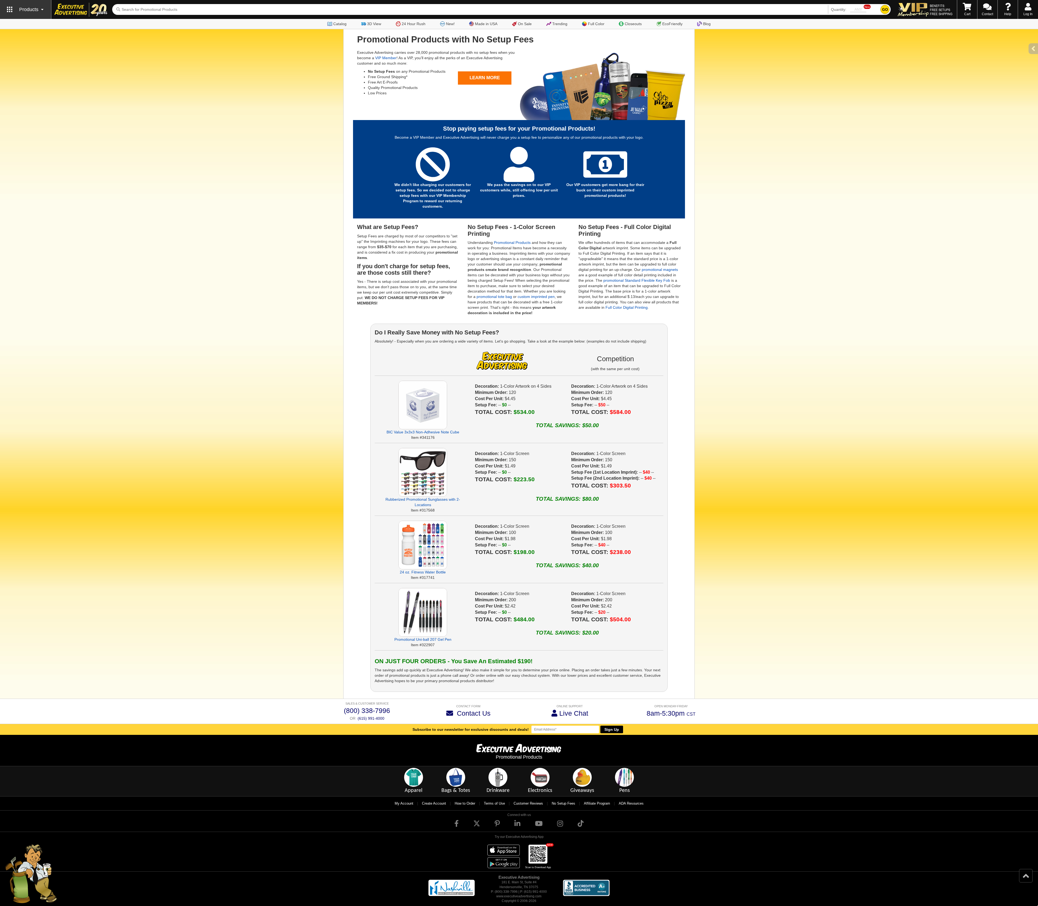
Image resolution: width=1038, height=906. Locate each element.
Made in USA (486, 24)
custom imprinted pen (536, 296)
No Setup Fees (563, 803)
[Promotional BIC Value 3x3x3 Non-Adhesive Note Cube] (422, 405)
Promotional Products (512, 242)
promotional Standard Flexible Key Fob (636, 280)
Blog (707, 24)
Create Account (434, 803)
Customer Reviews (528, 803)
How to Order (465, 803)
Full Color (596, 24)
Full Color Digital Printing (627, 307)
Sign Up (611, 729)
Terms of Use (494, 803)
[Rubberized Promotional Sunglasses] (422, 472)
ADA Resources (631, 803)
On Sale (525, 24)
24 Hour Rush (413, 24)
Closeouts (633, 24)
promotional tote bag (494, 296)
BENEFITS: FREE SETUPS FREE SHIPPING (941, 10)
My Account (404, 803)
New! (450, 24)
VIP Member (386, 58)
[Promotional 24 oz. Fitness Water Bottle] (422, 545)
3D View (374, 24)
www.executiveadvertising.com (518, 896)
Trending (559, 24)
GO (885, 9)
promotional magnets (660, 269)
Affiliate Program (597, 803)
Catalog (340, 24)
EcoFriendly (672, 24)
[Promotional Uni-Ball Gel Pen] (422, 612)
